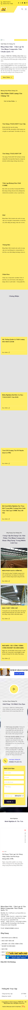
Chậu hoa (5, 274)
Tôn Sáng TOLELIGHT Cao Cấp (14, 124)
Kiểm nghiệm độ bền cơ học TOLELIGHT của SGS (12, 396)
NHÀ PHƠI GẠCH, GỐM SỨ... (12, 570)
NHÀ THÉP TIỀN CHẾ (10, 608)
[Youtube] (24, 2)
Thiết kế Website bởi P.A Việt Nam (11, 1006)
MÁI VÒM (4, 949)
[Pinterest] (26, 2)
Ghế (3, 215)
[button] (26, 23)
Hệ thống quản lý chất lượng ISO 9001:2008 (13, 341)
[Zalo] (20, 2)
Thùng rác (6, 245)
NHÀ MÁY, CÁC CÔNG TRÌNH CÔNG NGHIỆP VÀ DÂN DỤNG (13, 647)
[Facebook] (18, 2)
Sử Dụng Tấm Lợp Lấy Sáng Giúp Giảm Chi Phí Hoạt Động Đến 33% (11, 856)
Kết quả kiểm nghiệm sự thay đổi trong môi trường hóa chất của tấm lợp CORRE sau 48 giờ (13, 509)
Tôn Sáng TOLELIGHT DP (11, 153)
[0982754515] (5, 760)
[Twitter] (22, 2)
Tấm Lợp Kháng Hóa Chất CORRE (11, 184)
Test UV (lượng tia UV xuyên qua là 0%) (13, 452)
